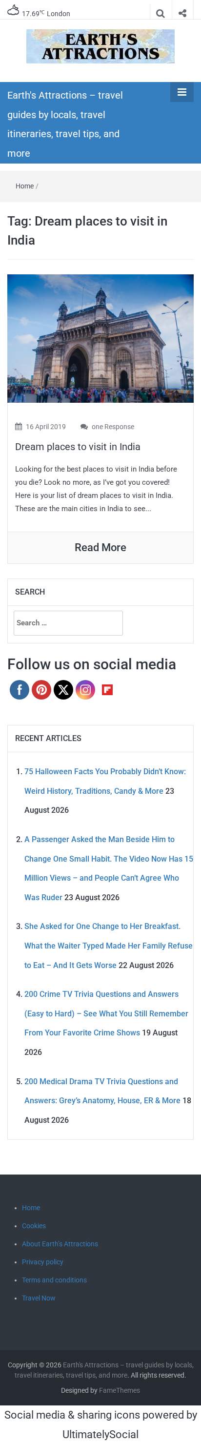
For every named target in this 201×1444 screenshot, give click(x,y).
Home (25, 186)
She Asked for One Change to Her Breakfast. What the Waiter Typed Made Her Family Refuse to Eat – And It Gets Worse (108, 946)
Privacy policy (42, 1262)
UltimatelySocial (100, 1434)
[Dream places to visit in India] (100, 338)
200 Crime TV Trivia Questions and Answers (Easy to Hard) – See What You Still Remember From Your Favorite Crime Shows (106, 1013)
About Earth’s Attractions (60, 1244)
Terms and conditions (54, 1280)
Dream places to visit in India (78, 447)
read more (100, 547)
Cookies (34, 1226)
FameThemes (119, 1390)
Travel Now (39, 1298)
